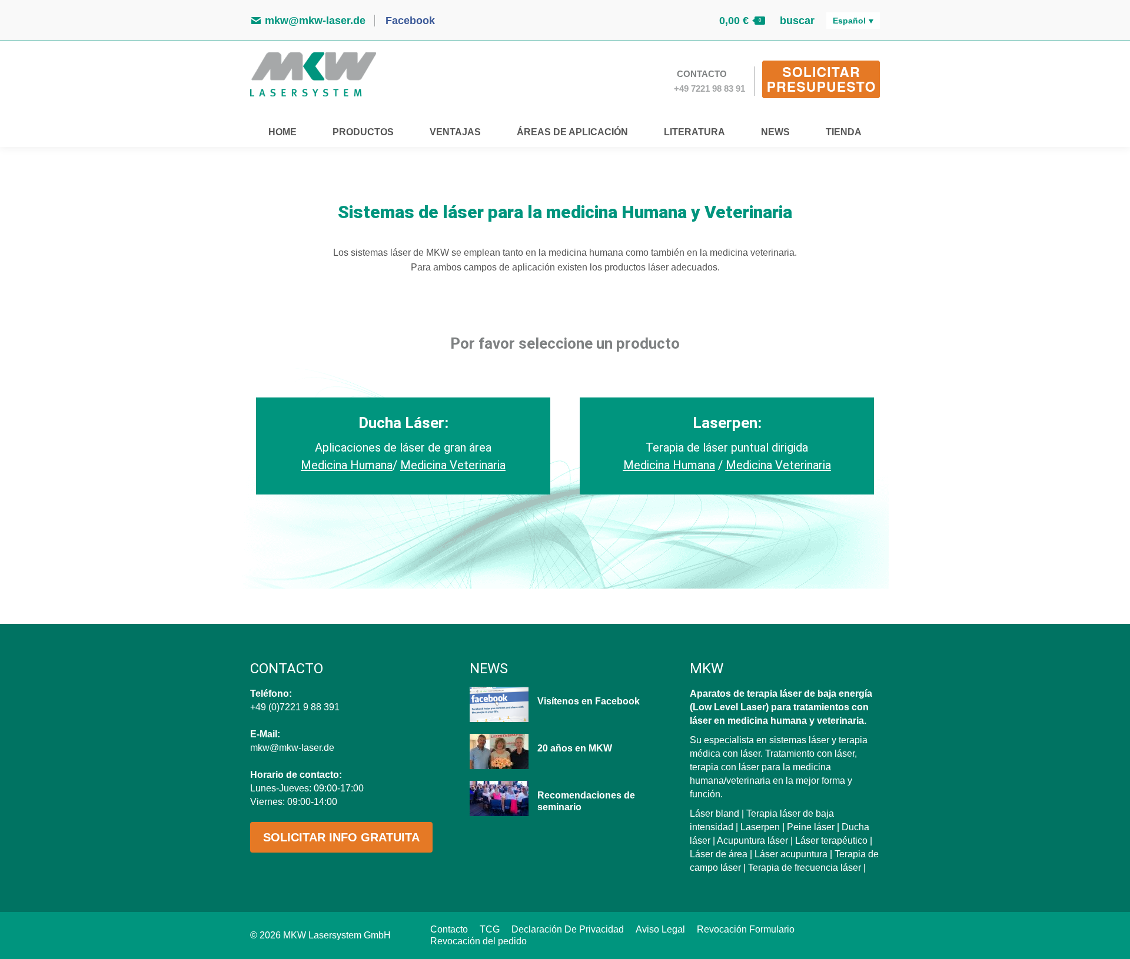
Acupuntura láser (752, 841)
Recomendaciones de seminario (586, 801)
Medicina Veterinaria (453, 465)
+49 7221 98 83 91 (709, 88)
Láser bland (714, 813)
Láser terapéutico (831, 841)
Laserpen (760, 827)
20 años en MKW (574, 748)
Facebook (409, 20)
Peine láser (811, 827)
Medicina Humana (669, 465)
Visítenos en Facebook (588, 701)
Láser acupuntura (791, 854)
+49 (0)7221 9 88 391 (295, 707)
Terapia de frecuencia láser (804, 868)
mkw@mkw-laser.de (315, 20)
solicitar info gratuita (341, 837)
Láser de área (718, 854)
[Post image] (499, 704)
